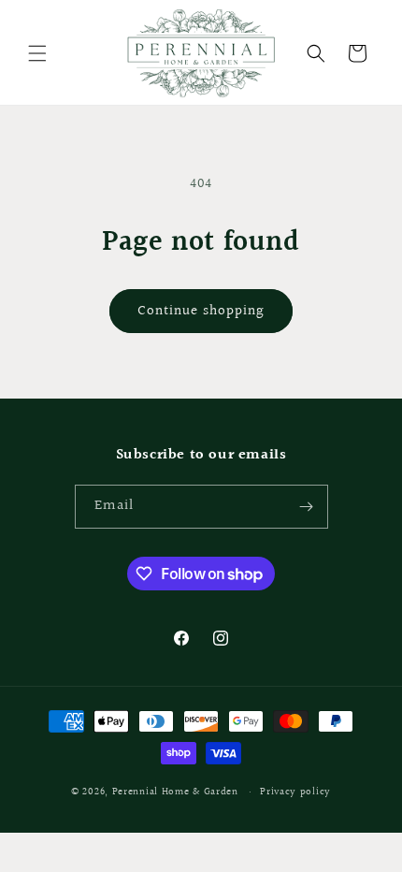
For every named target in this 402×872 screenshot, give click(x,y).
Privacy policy (295, 792)
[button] (37, 53)
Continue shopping (201, 311)
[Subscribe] (306, 507)
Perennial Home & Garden (175, 792)
